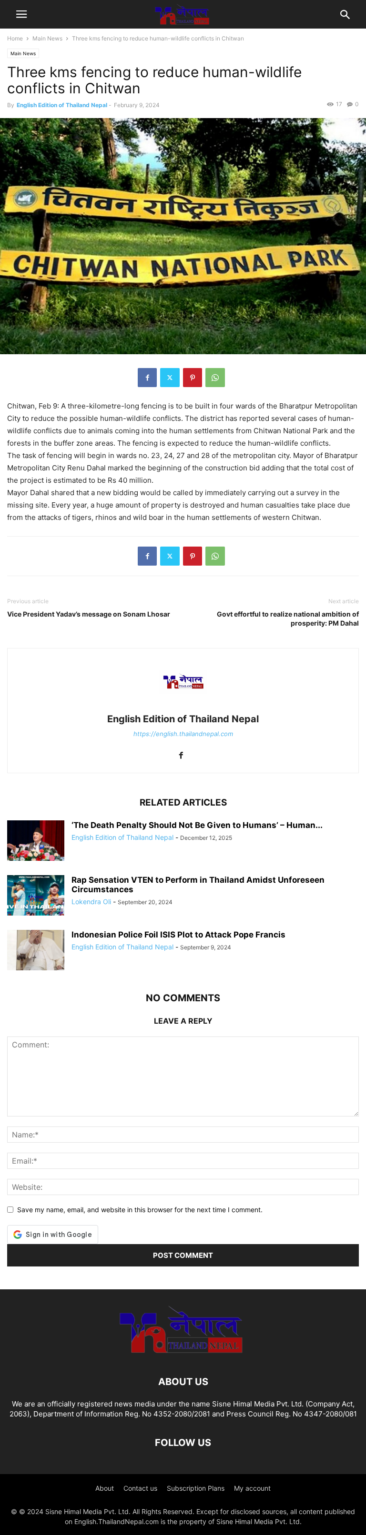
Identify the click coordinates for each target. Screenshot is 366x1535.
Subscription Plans (195, 1488)
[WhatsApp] (215, 377)
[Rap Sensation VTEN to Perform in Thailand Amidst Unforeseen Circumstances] (35, 896)
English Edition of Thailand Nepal (62, 105)
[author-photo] (183, 706)
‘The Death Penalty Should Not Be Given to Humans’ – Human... (197, 825)
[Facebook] (147, 377)
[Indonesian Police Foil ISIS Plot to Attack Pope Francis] (35, 951)
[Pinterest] (192, 377)
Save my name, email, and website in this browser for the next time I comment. (140, 1210)
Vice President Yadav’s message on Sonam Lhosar (88, 614)
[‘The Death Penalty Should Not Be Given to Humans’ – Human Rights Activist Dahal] (35, 841)
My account (252, 1488)
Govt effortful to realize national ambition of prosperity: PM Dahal (288, 618)
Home (15, 38)
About (104, 1488)
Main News (47, 38)
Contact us (140, 1488)
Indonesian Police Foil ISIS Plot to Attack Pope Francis (178, 934)
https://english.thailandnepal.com (183, 734)
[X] (170, 377)
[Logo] (183, 1352)
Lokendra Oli (91, 901)
